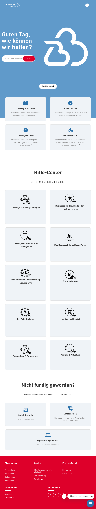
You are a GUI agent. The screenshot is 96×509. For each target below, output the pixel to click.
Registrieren (67, 470)
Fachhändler (9, 481)
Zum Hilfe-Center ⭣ (48, 86)
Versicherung (39, 479)
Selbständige (10, 477)
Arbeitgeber (9, 474)
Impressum (9, 494)
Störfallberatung (40, 476)
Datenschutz (9, 498)
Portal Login (67, 474)
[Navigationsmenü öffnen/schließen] (87, 5)
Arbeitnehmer (10, 470)
